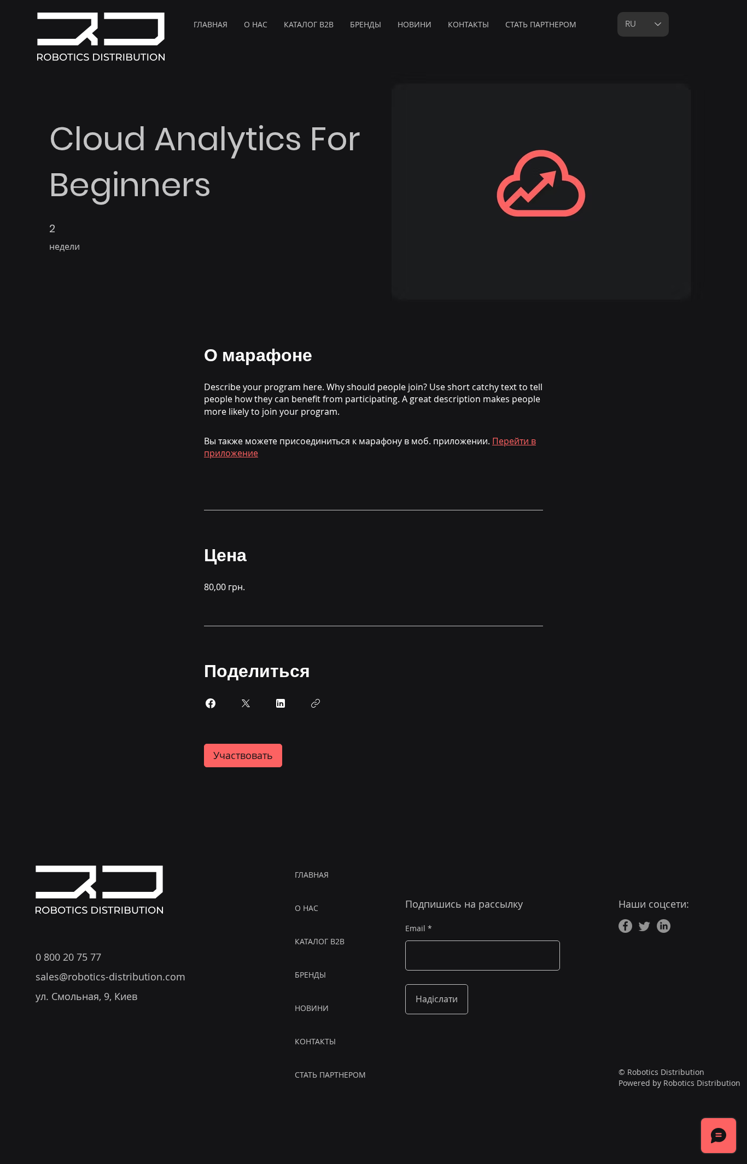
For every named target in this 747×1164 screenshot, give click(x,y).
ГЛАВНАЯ (312, 874)
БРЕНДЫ (310, 974)
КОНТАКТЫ (315, 1041)
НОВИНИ (312, 1008)
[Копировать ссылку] (315, 703)
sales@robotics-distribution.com (110, 976)
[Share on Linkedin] (280, 703)
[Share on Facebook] (210, 703)
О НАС (306, 908)
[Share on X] (245, 703)
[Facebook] (625, 926)
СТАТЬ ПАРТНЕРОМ (330, 1074)
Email (415, 928)
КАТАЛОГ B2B (320, 941)
